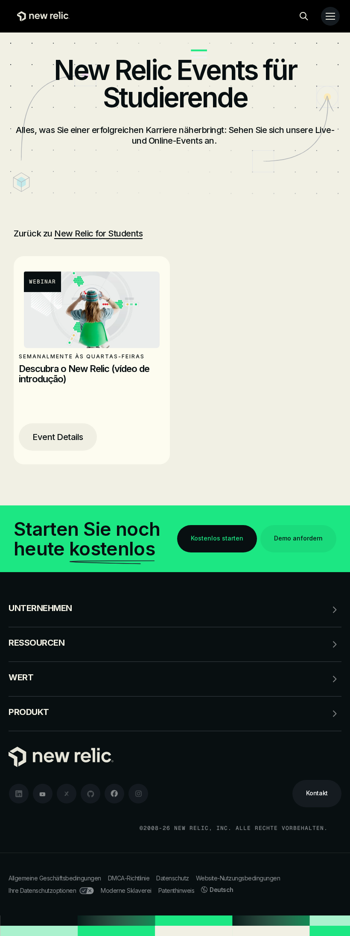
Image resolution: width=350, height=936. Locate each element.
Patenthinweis (176, 890)
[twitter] (66, 793)
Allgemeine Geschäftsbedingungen (55, 878)
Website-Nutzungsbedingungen (238, 878)
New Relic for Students (98, 233)
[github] (90, 793)
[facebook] (114, 793)
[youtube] (42, 793)
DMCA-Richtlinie (129, 878)
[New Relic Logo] (41, 16)
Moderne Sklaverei (126, 890)
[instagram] (138, 793)
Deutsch (221, 889)
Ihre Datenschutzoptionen (42, 890)
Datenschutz (172, 878)
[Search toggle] (304, 16)
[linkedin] (19, 793)
